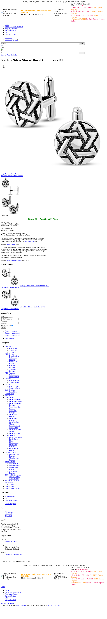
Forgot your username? (12, 333)
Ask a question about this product (12, 176)
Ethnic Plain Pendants (13, 445)
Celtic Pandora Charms (14, 423)
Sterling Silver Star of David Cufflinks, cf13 (34, 286)
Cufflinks (8, 384)
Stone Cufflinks (14, 388)
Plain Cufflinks (14, 386)
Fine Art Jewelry (20, 605)
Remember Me (6, 325)
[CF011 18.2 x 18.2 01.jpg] (10, 214)
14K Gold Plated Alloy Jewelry (14, 478)
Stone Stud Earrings (12, 370)
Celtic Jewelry (9, 397)
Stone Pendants (14, 377)
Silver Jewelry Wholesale (14, 260)
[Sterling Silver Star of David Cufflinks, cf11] (53, 172)
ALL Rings (9, 346)
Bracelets (8, 379)
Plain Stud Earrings (12, 366)
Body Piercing (10, 390)
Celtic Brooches (14, 433)
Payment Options (10, 30)
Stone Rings (13, 350)
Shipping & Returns (11, 28)
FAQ (6, 32)
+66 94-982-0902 (11, 542)
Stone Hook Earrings (13, 362)
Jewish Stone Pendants (13, 468)
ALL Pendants (10, 373)
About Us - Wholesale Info (14, 27)
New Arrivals (9, 338)
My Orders (8, 516)
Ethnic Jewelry (10, 435)
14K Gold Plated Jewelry (13, 475)
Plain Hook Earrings (13, 359)
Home (7, 25)
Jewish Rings (13, 463)
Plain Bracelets (14, 380)
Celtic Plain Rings (15, 399)
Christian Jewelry (11, 452)
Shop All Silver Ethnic (12, 488)
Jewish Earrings (14, 465)
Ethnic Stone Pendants (13, 449)
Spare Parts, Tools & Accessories (12, 481)
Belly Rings (13, 392)
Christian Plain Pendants (14, 459)
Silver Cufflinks (11, 244)
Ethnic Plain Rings (15, 437)
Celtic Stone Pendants (13, 419)
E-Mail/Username (7, 317)
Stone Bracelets (14, 382)
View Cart (8, 514)
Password (4, 321)
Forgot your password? (12, 335)
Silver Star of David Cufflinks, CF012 (32, 307)
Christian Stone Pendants (14, 455)
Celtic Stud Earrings (13, 412)
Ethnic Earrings (14, 443)
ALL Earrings (9, 354)
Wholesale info (29, 241)
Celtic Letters (13, 428)
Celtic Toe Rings (14, 426)
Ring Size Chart (10, 34)
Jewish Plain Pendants (13, 472)
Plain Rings (13, 348)
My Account (9, 512)
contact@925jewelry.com (13, 554)
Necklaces (8, 396)
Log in (3, 327)
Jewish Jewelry (10, 462)
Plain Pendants (14, 375)
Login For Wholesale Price (10, 174)
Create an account (11, 331)
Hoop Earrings (14, 356)
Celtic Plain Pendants (13, 415)
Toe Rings (12, 352)
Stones (11, 484)
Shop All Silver (10, 486)
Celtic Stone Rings (15, 401)
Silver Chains (9, 394)
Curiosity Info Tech (53, 605)
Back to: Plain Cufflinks (9, 55)
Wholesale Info (10, 496)
